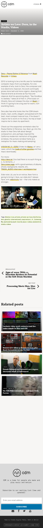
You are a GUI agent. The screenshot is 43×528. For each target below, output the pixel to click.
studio (3, 224)
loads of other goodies (24, 149)
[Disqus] (21, 428)
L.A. (32, 219)
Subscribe (21, 507)
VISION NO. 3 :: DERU (9, 147)
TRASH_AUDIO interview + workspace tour (18, 169)
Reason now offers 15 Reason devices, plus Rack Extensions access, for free (20, 349)
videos (8, 224)
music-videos (27, 222)
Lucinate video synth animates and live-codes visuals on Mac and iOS (19, 327)
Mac (2, 222)
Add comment (7, 33)
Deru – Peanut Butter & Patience (14, 74)
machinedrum (8, 222)
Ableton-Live (9, 217)
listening (37, 219)
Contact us (18, 525)
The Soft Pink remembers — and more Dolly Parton (21, 392)
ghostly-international (13, 219)
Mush (35, 101)
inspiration (26, 219)
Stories (4, 21)
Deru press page (8, 164)
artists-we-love (26, 217)
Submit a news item (31, 525)
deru (2, 219)
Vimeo (14, 76)
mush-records (17, 222)
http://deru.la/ (7, 160)
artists (17, 217)
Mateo (30, 147)
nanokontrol (37, 222)
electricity (14, 180)
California (37, 217)
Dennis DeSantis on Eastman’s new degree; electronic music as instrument (20, 370)
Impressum (8, 525)
